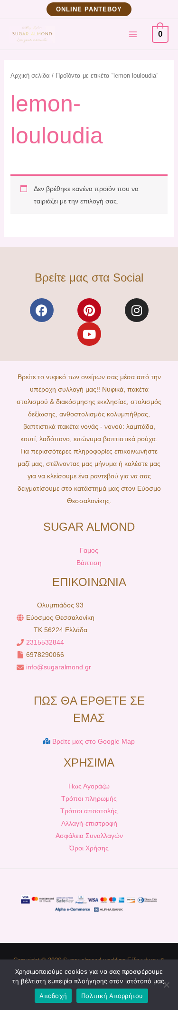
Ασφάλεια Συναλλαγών (89, 835)
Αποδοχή (53, 996)
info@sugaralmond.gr (58, 667)
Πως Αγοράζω (89, 786)
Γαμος (89, 550)
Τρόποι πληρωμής (89, 798)
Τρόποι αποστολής (89, 811)
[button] (89, 9)
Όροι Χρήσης (89, 848)
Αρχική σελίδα (30, 75)
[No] (166, 985)
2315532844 (45, 642)
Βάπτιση (89, 562)
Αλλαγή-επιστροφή (89, 823)
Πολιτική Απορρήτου (112, 996)
